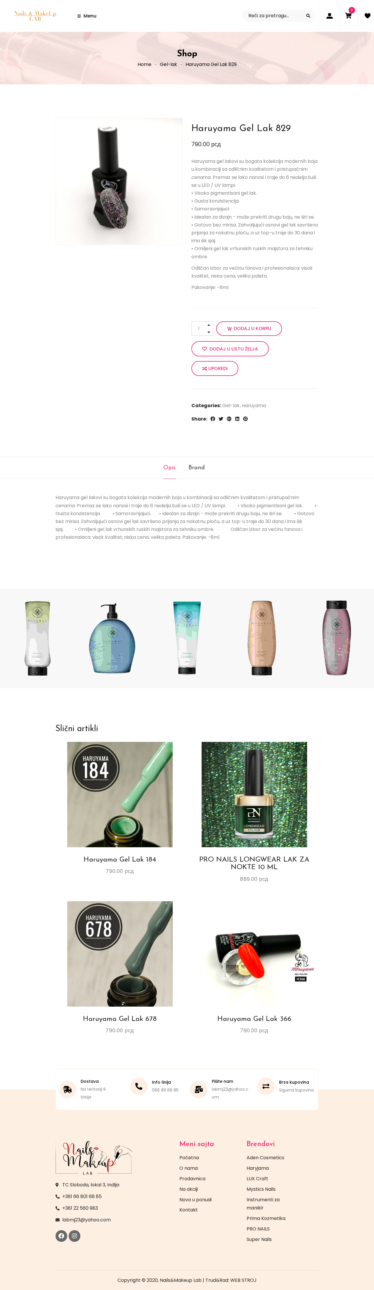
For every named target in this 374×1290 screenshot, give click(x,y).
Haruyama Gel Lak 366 (254, 1019)
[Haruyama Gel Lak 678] (120, 953)
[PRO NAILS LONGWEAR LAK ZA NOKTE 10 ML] (254, 794)
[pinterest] (245, 418)
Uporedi (218, 368)
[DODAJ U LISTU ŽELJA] (114, 751)
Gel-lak (168, 64)
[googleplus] (229, 418)
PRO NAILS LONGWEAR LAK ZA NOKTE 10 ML (254, 863)
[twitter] (220, 418)
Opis (169, 468)
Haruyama (254, 405)
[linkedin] (237, 418)
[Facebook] (61, 1236)
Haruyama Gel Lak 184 (120, 859)
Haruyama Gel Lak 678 (120, 1019)
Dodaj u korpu (252, 328)
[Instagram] (74, 1236)
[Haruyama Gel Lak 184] (120, 794)
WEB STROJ (243, 1280)
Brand (196, 468)
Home (144, 64)
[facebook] (212, 418)
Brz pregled (136, 751)
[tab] (169, 468)
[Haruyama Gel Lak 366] (254, 953)
